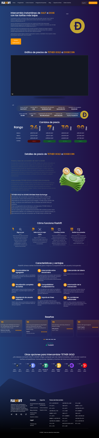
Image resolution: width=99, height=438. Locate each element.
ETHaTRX (52, 423)
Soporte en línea (57, 2)
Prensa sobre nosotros (33, 413)
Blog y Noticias (33, 410)
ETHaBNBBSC (78, 410)
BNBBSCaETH (78, 405)
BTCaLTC (64, 421)
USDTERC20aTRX (54, 410)
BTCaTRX (52, 426)
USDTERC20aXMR (66, 403)
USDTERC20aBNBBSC (55, 421)
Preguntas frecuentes (41, 2)
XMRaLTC (64, 413)
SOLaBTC (64, 408)
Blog (50, 2)
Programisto (21, 2)
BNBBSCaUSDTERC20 (55, 418)
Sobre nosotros (67, 2)
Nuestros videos (34, 417)
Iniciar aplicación (93, 2)
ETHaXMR (77, 403)
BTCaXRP (64, 426)
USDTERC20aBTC (79, 408)
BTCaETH (52, 408)
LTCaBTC (52, 415)
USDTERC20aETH (79, 418)
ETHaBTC (52, 405)
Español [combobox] (84, 3)
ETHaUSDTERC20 (79, 421)
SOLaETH (64, 418)
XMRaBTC (65, 405)
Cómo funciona (30, 2)
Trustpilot (51, 345)
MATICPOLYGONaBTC (67, 423)
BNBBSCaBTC (53, 413)
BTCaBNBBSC (66, 415)
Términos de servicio (33, 424)
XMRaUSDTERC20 (79, 415)
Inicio (14, 2)
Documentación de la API (35, 404)
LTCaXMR (64, 410)
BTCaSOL (77, 423)
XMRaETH (77, 413)
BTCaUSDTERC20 (54, 403)
